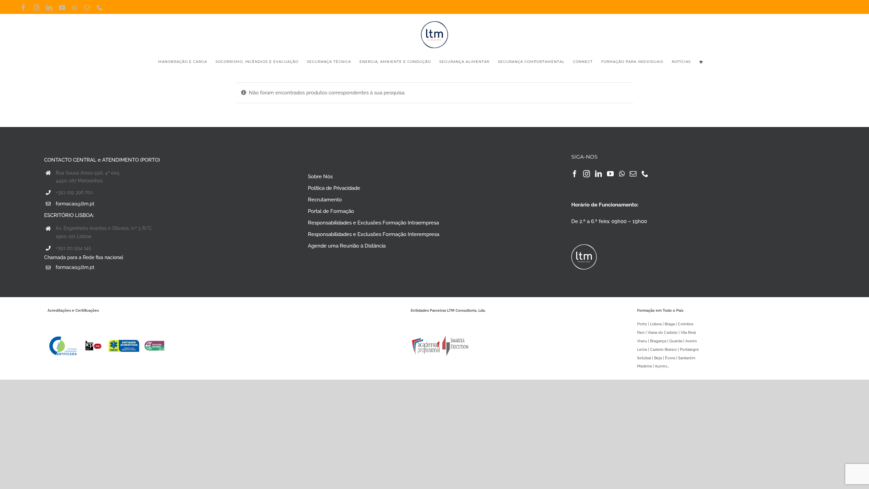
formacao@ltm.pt (75, 203)
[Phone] (645, 173)
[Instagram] (586, 173)
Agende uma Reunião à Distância (347, 246)
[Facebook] (574, 173)
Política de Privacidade (334, 188)
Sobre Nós (320, 177)
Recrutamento (325, 200)
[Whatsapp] (622, 173)
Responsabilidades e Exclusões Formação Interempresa (373, 234)
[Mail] (633, 173)
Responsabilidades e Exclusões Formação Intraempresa (373, 223)
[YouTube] (610, 173)
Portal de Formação (331, 211)
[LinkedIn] (598, 173)
